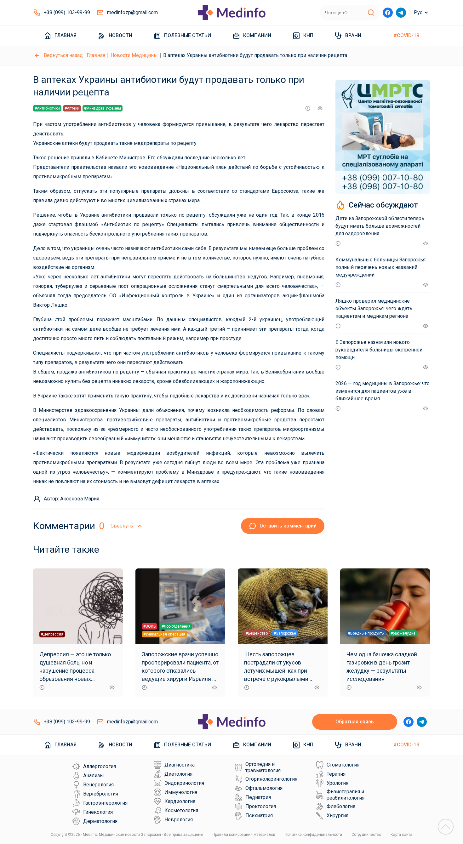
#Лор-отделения (176, 626)
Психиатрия (259, 815)
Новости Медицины (134, 55)
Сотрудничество (366, 834)
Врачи (353, 35)
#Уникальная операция (164, 634)
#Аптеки (72, 108)
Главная (65, 35)
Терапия (336, 774)
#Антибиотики (47, 108)
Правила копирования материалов (244, 834)
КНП (308, 35)
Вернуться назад (63, 55)
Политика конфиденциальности (313, 834)
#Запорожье (285, 633)
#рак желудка (403, 633)
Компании (257, 35)
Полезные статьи (187, 35)
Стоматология (343, 765)
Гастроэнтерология (105, 803)
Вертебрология (100, 794)
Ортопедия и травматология (263, 767)
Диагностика (179, 765)
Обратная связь (354, 722)
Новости (120, 35)
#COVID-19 (406, 35)
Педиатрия (258, 797)
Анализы (93, 775)
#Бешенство (257, 633)
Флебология (341, 806)
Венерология (98, 785)
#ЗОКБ (149, 626)
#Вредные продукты (366, 633)
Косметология (181, 810)
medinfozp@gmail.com (132, 12)
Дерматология (100, 821)
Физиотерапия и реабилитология (345, 795)
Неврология (178, 820)
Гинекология (98, 812)
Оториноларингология (271, 779)
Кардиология (179, 801)
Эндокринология (184, 783)
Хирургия (337, 815)
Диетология (178, 774)
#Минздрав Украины (102, 108)
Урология (337, 783)
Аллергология (99, 766)
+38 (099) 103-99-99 (67, 12)
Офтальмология (264, 788)
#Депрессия (52, 634)
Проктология (260, 806)
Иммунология (180, 792)
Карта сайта (401, 834)
